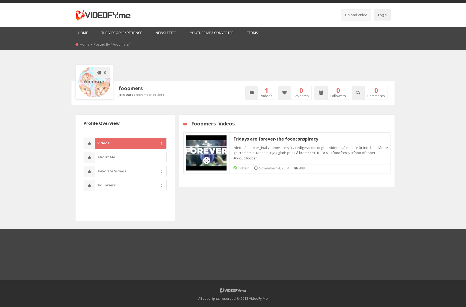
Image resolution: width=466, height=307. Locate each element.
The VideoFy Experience (121, 32)
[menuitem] (83, 33)
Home (83, 32)
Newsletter (166, 32)
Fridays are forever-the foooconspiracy (276, 139)
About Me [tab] (106, 157)
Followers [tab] (129, 185)
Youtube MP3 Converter (212, 32)
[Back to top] (448, 295)
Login (382, 14)
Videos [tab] (129, 143)
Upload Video (356, 14)
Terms (252, 32)
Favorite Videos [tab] (129, 171)
